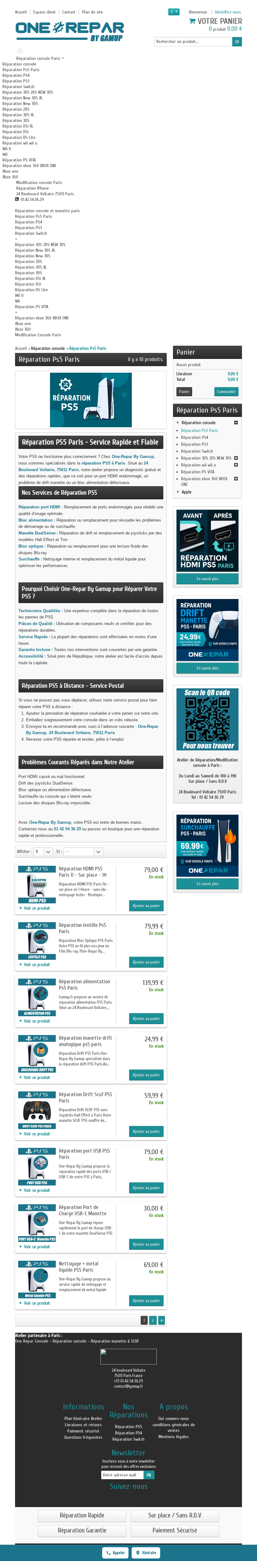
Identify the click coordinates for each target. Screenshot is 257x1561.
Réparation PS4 (16, 75)
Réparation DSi (16, 131)
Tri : (59, 851)
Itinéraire (149, 1552)
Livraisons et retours (83, 1424)
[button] (38, 182)
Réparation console (19, 64)
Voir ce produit (37, 908)
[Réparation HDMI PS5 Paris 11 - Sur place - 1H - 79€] (37, 884)
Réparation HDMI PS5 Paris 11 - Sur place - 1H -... (83, 875)
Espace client (44, 12)
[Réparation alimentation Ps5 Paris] (37, 997)
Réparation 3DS (16, 120)
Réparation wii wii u (20, 143)
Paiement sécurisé (83, 1431)
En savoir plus (207, 578)
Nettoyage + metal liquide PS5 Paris (78, 1267)
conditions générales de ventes (174, 1427)
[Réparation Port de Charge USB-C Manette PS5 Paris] (37, 1223)
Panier (185, 352)
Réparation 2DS (16, 109)
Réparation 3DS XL (18, 115)
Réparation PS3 (16, 81)
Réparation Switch (18, 86)
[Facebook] (128, 1496)
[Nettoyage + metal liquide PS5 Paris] (37, 1279)
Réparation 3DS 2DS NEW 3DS (28, 92)
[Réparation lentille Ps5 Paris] (37, 941)
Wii (5, 154)
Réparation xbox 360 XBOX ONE (29, 165)
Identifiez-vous (228, 12)
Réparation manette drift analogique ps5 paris (85, 1041)
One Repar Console (32, 1341)
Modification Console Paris (38, 335)
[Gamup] (70, 31)
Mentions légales (174, 1436)
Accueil (21, 348)
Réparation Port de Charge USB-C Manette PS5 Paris (83, 1213)
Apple (186, 492)
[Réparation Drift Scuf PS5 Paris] (37, 1110)
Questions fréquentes (83, 1437)
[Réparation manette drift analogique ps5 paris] (37, 1054)
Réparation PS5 (128, 1426)
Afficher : (24, 851)
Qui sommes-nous (173, 1418)
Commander (226, 391)
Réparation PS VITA (19, 160)
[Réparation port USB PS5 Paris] (37, 1166)
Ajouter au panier (146, 905)
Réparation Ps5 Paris (21, 69)
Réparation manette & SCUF (115, 1341)
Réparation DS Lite (19, 137)
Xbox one (10, 171)
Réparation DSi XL (18, 126)
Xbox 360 (10, 177)
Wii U (7, 148)
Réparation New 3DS (20, 103)
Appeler (119, 1552)
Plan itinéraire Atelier (83, 1418)
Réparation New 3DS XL (23, 98)
